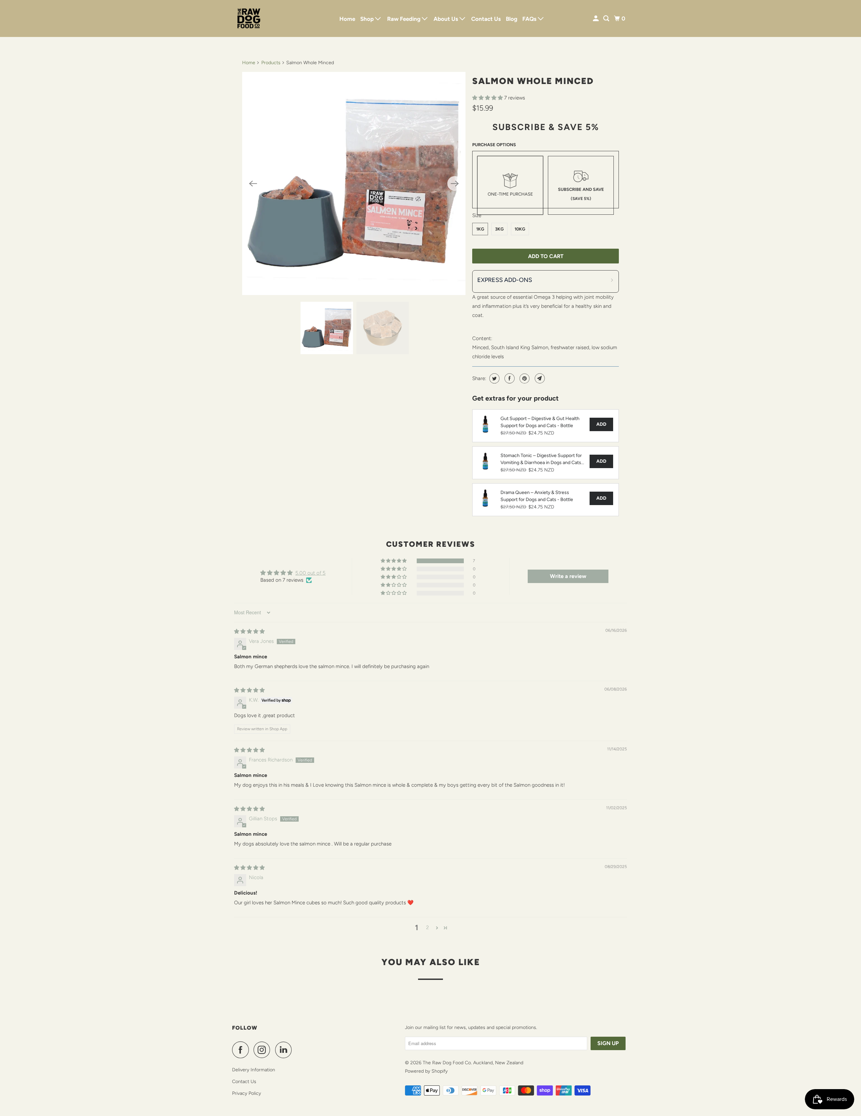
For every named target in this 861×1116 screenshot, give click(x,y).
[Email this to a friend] (539, 378)
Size (476, 215)
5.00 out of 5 (310, 573)
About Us (446, 18)
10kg (520, 229)
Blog (511, 18)
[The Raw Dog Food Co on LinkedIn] (285, 1049)
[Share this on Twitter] (493, 378)
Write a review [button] (568, 576)
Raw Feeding (404, 18)
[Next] (454, 183)
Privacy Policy (246, 1093)
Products (270, 63)
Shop (367, 18)
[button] (488, 98)
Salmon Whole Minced (533, 81)
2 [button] (427, 927)
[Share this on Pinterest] (524, 378)
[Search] (606, 18)
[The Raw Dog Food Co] (262, 18)
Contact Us (486, 18)
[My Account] (596, 18)
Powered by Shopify (426, 1071)
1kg (480, 229)
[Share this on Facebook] (509, 378)
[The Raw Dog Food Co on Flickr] (298, 1049)
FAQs (530, 18)
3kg (499, 229)
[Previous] (253, 183)
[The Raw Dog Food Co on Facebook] (242, 1049)
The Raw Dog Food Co (447, 1063)
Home (347, 18)
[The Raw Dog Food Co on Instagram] (264, 1049)
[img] (249, 631)
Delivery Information (253, 1070)
